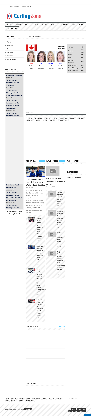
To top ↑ (87, 415)
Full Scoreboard (12, 211)
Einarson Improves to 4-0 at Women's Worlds (60, 196)
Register (24, 6)
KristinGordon (60, 67)
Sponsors (10, 56)
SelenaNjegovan (41, 67)
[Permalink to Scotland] (31, 247)
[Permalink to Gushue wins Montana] (52, 234)
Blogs (81, 24)
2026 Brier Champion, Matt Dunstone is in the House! (60, 217)
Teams (36, 24)
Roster (9, 42)
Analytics (64, 24)
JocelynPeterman (51, 67)
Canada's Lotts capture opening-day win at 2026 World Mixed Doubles (40, 227)
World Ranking (11, 59)
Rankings (18, 24)
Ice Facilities (12, 28)
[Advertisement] (14, 150)
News (74, 24)
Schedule (10, 45)
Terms (73, 409)
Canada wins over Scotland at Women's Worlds (55, 181)
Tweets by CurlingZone (74, 177)
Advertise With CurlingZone (77, 411)
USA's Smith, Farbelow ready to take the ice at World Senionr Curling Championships (41, 280)
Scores (44, 24)
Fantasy (54, 24)
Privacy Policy (81, 409)
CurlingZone (28, 409)
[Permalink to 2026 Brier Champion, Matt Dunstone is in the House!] (52, 213)
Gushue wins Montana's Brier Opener (60, 237)
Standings (9, 83)
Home (9, 24)
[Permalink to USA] (31, 270)
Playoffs (16, 83)
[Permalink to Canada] (31, 219)
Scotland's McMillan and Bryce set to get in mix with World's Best (40, 252)
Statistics (10, 52)
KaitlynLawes (31, 67)
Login (29, 6)
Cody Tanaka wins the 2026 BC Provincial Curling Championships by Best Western (62, 260)
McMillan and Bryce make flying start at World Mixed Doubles (35, 182)
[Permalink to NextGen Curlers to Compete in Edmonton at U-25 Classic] (31, 301)
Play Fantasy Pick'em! (15, 212)
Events (27, 24)
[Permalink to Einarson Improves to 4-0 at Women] (52, 194)
